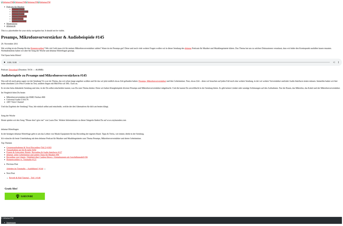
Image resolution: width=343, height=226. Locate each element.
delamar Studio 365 (20, 11)
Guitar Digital (17, 19)
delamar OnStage (19, 21)
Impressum (11, 222)
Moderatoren (11, 23)
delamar (188, 48)
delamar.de (11, 26)
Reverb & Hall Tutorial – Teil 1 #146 (24, 178)
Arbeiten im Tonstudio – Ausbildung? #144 (24, 168)
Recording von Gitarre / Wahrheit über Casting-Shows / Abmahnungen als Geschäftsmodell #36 (47, 157)
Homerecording (37, 48)
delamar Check (18, 9)
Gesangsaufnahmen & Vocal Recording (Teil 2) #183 (28, 147)
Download (13, 70)
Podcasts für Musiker (15, 7)
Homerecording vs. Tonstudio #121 (21, 159)
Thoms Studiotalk (19, 16)
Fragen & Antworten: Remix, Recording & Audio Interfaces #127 (34, 152)
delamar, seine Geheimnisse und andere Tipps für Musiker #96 (32, 155)
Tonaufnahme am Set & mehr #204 (21, 150)
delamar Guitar (18, 14)
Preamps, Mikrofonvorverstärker (152, 81)
